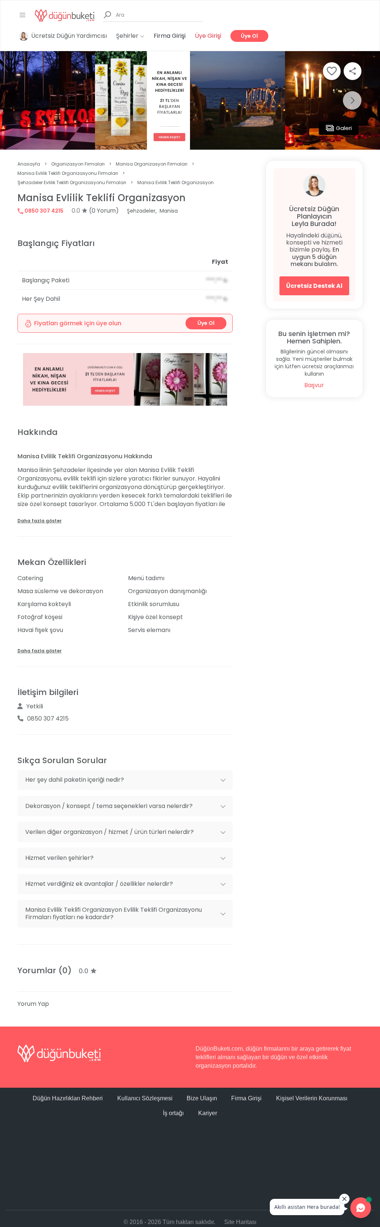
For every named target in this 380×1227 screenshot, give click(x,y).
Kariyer (207, 1113)
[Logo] (64, 15)
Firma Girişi (170, 35)
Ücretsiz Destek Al (314, 286)
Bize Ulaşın (202, 1098)
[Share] (352, 71)
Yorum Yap (33, 1004)
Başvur (314, 385)
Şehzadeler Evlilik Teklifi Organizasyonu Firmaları (71, 182)
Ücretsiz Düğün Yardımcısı (69, 35)
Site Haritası (240, 1222)
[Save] (332, 71)
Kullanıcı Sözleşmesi (145, 1098)
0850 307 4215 (43, 211)
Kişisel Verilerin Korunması (311, 1098)
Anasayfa (28, 164)
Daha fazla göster (39, 521)
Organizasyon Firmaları (78, 164)
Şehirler (128, 35)
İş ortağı (173, 1113)
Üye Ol (249, 36)
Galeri (344, 128)
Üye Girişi (208, 35)
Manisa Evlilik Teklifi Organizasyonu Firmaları (67, 173)
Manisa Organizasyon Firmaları (151, 164)
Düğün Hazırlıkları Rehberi (68, 1098)
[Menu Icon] (22, 15)
